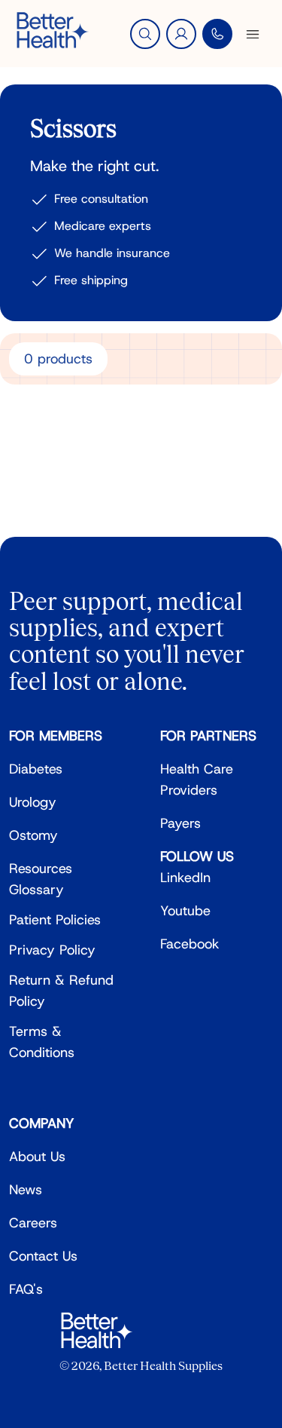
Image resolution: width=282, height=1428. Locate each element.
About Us (37, 1157)
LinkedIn (185, 878)
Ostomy (33, 835)
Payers (180, 823)
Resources (40, 869)
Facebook (190, 944)
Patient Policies (55, 920)
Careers (33, 1223)
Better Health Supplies (163, 1366)
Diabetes (35, 769)
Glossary (36, 890)
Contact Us (43, 1256)
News (25, 1190)
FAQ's (26, 1289)
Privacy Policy (52, 950)
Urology (32, 802)
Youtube (185, 911)
